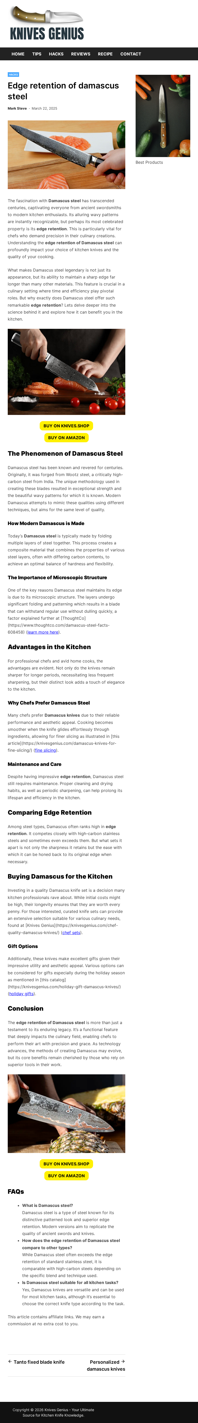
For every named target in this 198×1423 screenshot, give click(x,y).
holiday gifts (21, 993)
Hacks (56, 53)
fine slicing (45, 750)
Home (18, 53)
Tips (36, 53)
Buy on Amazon (66, 437)
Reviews (80, 53)
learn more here (43, 632)
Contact (130, 53)
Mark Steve (17, 108)
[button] (66, 425)
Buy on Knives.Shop (66, 425)
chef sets (71, 932)
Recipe (105, 53)
